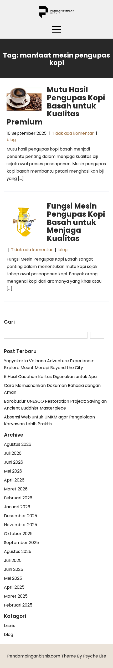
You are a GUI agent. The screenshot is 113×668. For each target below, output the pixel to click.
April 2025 (14, 587)
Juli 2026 (13, 453)
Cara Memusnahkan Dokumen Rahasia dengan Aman (52, 388)
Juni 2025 (13, 569)
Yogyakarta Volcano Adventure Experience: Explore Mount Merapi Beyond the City (49, 364)
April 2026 (14, 480)
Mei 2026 (13, 471)
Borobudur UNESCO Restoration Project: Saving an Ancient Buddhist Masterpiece (55, 404)
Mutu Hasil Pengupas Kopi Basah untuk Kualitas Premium (56, 106)
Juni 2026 (13, 462)
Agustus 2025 (17, 551)
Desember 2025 (20, 516)
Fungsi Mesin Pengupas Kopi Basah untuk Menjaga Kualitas (76, 222)
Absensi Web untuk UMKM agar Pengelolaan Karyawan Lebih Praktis (49, 420)
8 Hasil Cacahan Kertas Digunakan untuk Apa (50, 377)
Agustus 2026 (17, 444)
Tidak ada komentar (73, 133)
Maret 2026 (16, 489)
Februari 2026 (18, 498)
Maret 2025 (16, 596)
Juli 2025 (13, 560)
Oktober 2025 (18, 534)
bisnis (9, 626)
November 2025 (20, 525)
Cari (9, 322)
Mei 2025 (13, 578)
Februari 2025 (18, 605)
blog (11, 140)
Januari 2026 (17, 507)
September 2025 (21, 543)
